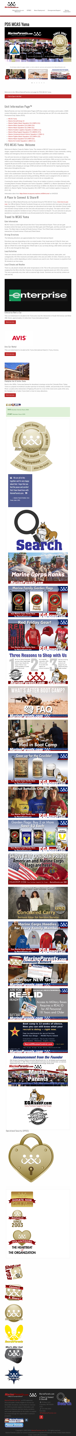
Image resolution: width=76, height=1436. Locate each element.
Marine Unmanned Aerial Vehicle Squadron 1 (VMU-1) (26, 134)
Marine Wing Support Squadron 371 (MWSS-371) (24, 132)
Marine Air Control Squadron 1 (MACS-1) (21, 141)
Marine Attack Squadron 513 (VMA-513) (21, 138)
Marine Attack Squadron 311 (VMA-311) (21, 127)
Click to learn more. (10, 322)
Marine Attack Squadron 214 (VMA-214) (21, 125)
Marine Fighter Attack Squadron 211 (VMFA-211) (24, 123)
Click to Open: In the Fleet (14, 96)
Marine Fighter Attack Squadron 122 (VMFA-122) (24, 136)
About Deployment (39, 10)
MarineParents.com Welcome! (18, 11)
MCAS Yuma (12, 119)
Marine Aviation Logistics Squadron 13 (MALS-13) (24, 130)
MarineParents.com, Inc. (39, 1430)
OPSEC (29, 10)
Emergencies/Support (54, 10)
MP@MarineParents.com (48, 1413)
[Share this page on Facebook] (26, 1420)
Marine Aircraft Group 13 (16, 121)
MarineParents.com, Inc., (13, 1400)
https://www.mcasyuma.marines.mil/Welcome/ (34, 193)
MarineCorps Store (66, 11)
